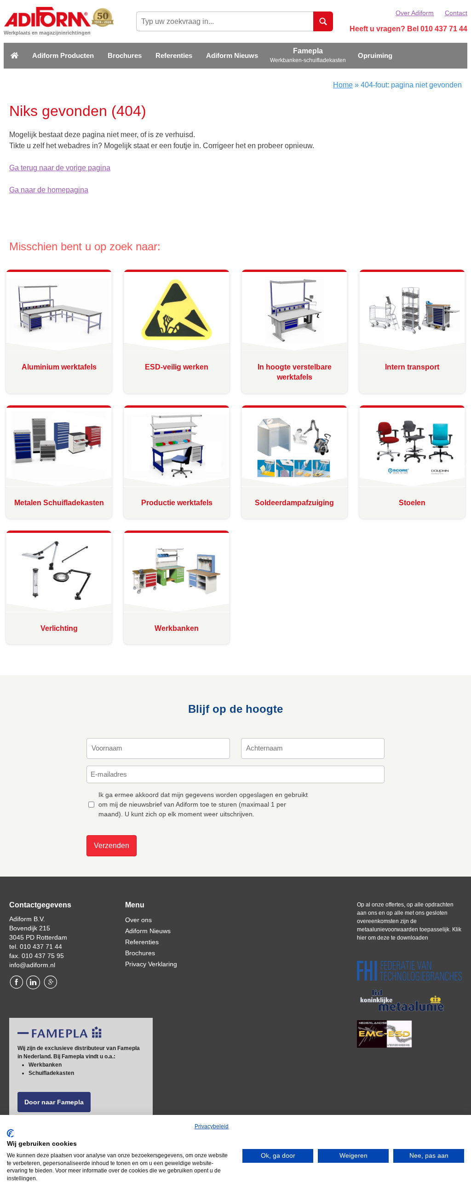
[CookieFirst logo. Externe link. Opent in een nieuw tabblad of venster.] (10, 1133)
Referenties (173, 55)
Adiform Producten (63, 55)
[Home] (14, 56)
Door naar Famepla (54, 1102)
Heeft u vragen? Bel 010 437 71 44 (408, 29)
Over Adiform (415, 13)
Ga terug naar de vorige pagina (59, 168)
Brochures (125, 55)
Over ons (138, 920)
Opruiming (375, 55)
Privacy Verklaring (151, 964)
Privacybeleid (212, 1126)
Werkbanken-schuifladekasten (308, 60)
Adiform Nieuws (232, 55)
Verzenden (111, 845)
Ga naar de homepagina (48, 190)
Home (343, 85)
